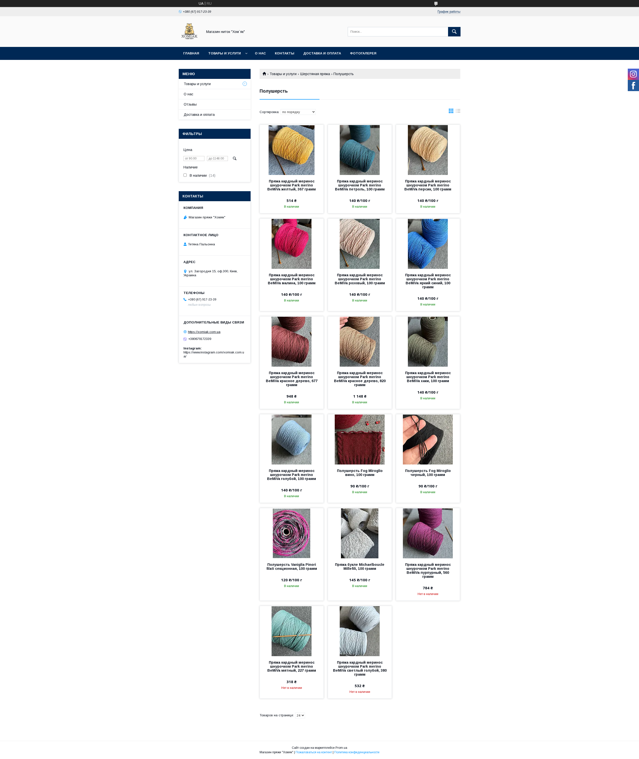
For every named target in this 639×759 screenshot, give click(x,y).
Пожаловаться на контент (314, 752)
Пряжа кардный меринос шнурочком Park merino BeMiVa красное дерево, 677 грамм (292, 379)
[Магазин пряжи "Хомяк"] (189, 40)
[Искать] (454, 31)
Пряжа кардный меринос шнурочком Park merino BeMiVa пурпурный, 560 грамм (428, 571)
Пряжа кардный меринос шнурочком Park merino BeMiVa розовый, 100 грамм (360, 279)
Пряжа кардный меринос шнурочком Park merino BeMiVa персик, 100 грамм (427, 185)
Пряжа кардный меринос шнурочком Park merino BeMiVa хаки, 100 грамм (428, 377)
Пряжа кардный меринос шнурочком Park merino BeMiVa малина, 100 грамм (292, 279)
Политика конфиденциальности (356, 752)
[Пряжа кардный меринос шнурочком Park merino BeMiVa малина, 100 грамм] (291, 244)
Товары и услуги (224, 53)
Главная (191, 53)
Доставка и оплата (322, 53)
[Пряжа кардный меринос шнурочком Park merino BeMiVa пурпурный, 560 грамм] (428, 533)
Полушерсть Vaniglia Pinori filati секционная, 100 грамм (291, 567)
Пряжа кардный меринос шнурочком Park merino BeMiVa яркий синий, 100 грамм (428, 281)
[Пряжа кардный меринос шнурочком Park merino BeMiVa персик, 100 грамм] (428, 150)
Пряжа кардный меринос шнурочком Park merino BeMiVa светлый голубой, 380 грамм (360, 668)
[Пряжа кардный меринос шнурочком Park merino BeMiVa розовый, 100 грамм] (360, 244)
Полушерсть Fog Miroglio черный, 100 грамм (428, 473)
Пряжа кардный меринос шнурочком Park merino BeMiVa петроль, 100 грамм (360, 185)
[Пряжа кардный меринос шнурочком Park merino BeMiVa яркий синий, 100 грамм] (428, 244)
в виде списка (458, 112)
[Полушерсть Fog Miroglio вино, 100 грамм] (360, 439)
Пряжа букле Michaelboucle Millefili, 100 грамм (359, 567)
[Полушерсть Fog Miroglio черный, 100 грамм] (428, 439)
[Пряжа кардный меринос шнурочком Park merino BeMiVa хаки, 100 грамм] (428, 341)
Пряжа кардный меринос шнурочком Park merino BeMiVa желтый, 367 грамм (291, 185)
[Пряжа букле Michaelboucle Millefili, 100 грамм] (360, 533)
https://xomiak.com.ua (204, 332)
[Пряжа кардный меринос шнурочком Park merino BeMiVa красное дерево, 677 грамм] (291, 341)
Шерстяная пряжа (315, 74)
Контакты (284, 53)
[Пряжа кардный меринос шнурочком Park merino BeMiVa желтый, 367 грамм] (291, 150)
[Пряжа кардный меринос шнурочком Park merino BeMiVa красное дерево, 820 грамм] (360, 341)
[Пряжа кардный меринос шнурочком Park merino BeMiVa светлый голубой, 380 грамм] (360, 631)
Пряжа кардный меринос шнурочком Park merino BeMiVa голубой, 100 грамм (291, 475)
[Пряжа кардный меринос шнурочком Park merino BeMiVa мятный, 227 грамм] (291, 631)
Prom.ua (341, 748)
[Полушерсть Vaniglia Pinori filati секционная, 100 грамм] (291, 533)
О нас (260, 53)
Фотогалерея (363, 53)
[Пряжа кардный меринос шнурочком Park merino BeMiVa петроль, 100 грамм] (360, 150)
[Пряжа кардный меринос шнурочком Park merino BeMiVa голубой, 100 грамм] (291, 439)
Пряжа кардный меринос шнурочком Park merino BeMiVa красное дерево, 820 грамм (360, 379)
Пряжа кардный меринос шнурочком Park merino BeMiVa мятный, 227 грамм (291, 666)
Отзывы (190, 104)
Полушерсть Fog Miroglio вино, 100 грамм (360, 473)
